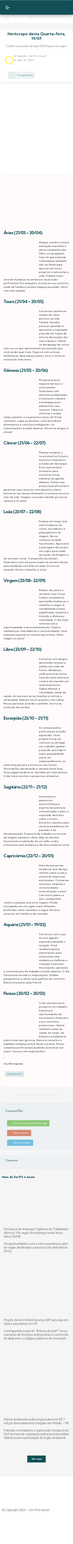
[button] (6, 1115)
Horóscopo (14, 1074)
